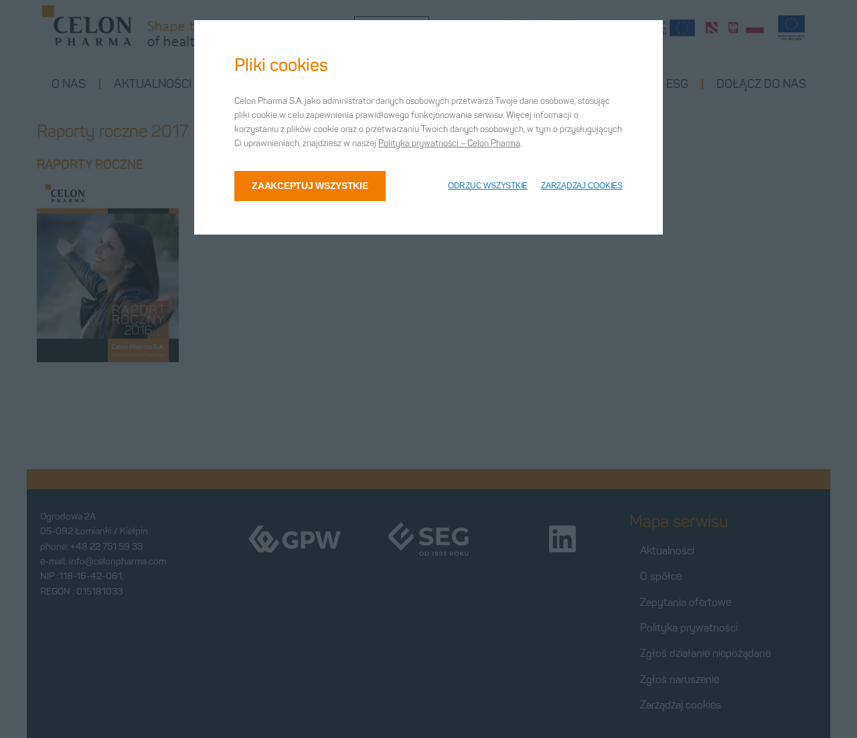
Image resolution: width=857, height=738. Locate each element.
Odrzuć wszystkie (488, 186)
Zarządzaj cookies (582, 186)
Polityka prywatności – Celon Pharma (449, 143)
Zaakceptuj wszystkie (310, 185)
